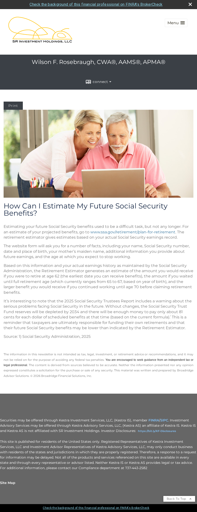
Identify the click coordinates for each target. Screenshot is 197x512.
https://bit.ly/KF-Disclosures (157, 431)
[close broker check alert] (190, 4)
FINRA (153, 420)
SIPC (164, 420)
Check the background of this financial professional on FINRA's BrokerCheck (96, 4)
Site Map (7, 483)
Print (13, 106)
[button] (176, 23)
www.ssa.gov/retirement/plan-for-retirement (132, 232)
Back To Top (177, 498)
